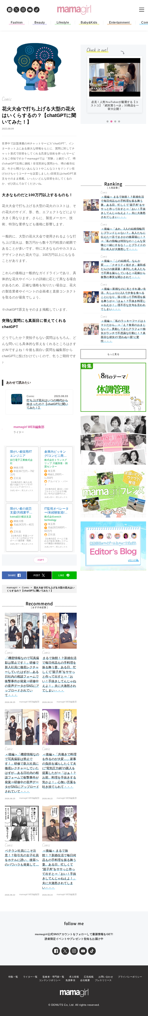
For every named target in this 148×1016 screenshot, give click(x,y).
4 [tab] (119, 121)
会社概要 (85, 980)
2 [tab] (111, 121)
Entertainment (119, 22)
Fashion (17, 22)
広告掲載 (88, 976)
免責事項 (70, 980)
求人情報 (74, 976)
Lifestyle (63, 22)
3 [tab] (115, 121)
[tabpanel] (114, 84)
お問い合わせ (105, 976)
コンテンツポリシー (50, 980)
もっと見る (113, 354)
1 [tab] (107, 121)
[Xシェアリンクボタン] (65, 951)
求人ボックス (27, 490)
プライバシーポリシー (130, 976)
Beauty (39, 22)
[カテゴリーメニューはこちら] (141, 9)
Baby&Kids (89, 22)
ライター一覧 (30, 976)
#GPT (41, 560)
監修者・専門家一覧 (53, 976)
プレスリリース (103, 980)
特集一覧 (13, 976)
